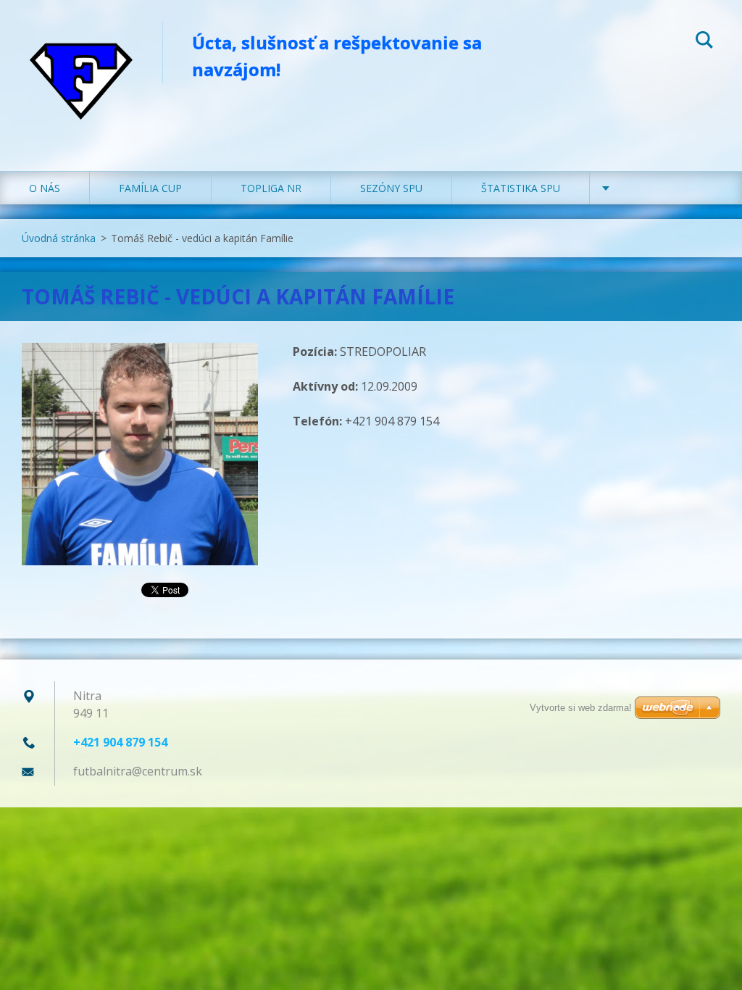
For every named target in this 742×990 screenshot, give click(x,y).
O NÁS (44, 188)
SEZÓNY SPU (391, 188)
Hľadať (704, 42)
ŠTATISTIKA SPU (520, 188)
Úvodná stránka (59, 238)
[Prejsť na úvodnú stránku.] (81, 71)
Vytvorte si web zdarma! (581, 707)
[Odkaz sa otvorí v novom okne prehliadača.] (140, 454)
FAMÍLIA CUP (150, 188)
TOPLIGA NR (271, 188)
